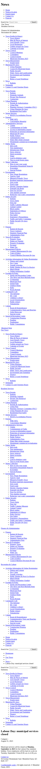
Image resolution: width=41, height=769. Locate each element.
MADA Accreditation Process (21, 115)
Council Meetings (16, 53)
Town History (15, 38)
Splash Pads (14, 284)
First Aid (13, 203)
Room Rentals (15, 290)
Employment (10, 14)
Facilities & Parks (11, 273)
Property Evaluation (17, 243)
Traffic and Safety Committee (20, 219)
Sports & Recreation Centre (15, 316)
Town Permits (10, 91)
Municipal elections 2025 (19, 59)
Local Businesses (16, 44)
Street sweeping (15, 154)
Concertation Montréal (18, 121)
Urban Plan (14, 105)
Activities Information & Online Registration (21, 259)
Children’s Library (16, 298)
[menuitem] (8, 18)
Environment (10, 172)
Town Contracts (16, 231)
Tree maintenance (16, 148)
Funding (13, 320)
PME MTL (14, 119)
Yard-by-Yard (15, 176)
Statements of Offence (18, 211)
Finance (13, 77)
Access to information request (20, 130)
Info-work (13, 146)
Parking (13, 93)
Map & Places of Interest (19, 40)
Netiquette (9, 85)
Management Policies (13, 249)
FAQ (12, 223)
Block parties (14, 209)
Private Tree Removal (18, 97)
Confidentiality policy (9, 765)
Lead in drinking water (18, 158)
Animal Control (15, 207)
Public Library (15, 302)
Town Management (12, 61)
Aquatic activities (16, 265)
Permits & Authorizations (19, 103)
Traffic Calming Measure (19, 205)
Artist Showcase (16, 312)
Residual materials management (21, 180)
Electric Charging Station (19, 186)
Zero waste (14, 182)
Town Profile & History (14, 36)
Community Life (11, 292)
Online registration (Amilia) (20, 271)
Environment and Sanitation (20, 75)
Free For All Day (16, 190)
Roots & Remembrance (18, 308)
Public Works (10, 144)
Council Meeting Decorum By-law (22, 255)
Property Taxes (15, 239)
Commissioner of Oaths (18, 127)
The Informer (15, 294)
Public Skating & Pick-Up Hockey (22, 267)
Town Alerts (14, 201)
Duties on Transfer (16, 241)
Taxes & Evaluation (12, 237)
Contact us (5, 757)
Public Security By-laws (18, 221)
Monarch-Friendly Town (19, 178)
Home (7, 10)
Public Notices (15, 136)
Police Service (15, 213)
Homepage (9, 653)
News (7, 81)
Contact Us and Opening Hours (16, 87)
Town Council (10, 50)
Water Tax (13, 247)
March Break (14, 269)
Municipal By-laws (12, 65)
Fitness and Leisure (17, 261)
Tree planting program (18, 193)
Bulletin (13, 83)
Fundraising (14, 322)
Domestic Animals (16, 95)
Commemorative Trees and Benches (23, 310)
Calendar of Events (17, 48)
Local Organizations (17, 300)
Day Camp (14, 263)
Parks (12, 288)
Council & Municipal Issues (20, 69)
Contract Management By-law (21, 251)
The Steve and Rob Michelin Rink (22, 277)
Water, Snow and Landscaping (21, 73)
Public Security (15, 71)
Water (12, 156)
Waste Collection (11, 162)
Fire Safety (14, 215)
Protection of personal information (22, 132)
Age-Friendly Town (17, 42)
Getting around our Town (19, 46)
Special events (15, 314)
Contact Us (9, 16)
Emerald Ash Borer (17, 188)
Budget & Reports (16, 229)
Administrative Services (14, 123)
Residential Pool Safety (18, 111)
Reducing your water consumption (22, 195)
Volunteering (14, 304)
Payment (13, 245)
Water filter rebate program (19, 140)
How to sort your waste (18, 164)
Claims (12, 125)
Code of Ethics (15, 253)
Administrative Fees (17, 138)
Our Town (9, 657)
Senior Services (11, 113)
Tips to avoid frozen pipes (19, 160)
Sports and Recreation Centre (20, 275)
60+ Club (13, 296)
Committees (14, 55)
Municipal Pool (15, 281)
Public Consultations (17, 324)
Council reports (15, 57)
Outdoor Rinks (15, 286)
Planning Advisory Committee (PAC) (23, 107)
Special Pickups (15, 170)
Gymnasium (14, 279)
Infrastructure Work (17, 150)
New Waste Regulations (18, 174)
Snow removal (15, 152)
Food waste (14, 184)
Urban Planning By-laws (19, 109)
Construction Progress (18, 318)
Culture (8, 306)
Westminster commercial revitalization (23, 142)
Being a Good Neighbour (19, 79)
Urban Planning (15, 67)
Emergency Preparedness (19, 217)
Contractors (14, 99)
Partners (8, 117)
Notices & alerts (11, 12)
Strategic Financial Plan (18, 233)
